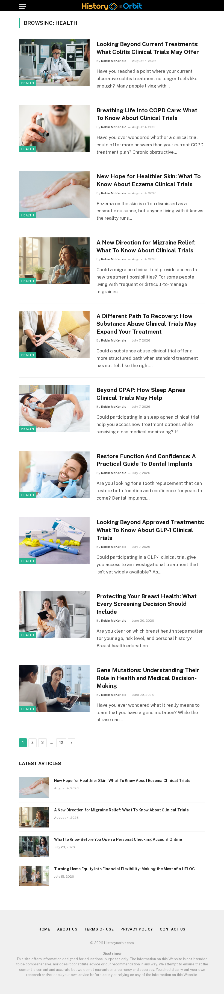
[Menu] (22, 7)
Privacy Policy (136, 929)
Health (27, 82)
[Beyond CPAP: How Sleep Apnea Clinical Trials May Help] (54, 408)
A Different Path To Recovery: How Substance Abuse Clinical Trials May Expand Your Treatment (146, 324)
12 (61, 743)
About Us (67, 929)
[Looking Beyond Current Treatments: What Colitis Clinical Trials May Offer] (54, 62)
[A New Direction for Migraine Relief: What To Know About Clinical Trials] (54, 260)
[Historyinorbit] (112, 6)
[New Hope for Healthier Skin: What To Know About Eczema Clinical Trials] (54, 194)
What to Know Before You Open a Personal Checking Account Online (118, 839)
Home (45, 929)
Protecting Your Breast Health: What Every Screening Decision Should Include (146, 604)
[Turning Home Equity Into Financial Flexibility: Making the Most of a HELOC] (34, 876)
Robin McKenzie (113, 61)
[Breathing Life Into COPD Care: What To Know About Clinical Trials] (54, 128)
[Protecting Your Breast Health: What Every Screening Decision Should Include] (54, 614)
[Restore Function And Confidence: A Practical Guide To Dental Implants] (54, 474)
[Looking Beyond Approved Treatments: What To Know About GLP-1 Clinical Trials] (54, 540)
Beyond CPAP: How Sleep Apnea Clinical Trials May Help (140, 393)
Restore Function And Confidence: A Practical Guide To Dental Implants (146, 460)
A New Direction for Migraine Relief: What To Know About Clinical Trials (146, 246)
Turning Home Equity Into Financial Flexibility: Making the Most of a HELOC (124, 869)
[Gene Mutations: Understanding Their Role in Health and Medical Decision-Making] (54, 688)
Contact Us (172, 929)
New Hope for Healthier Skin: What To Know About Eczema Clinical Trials (148, 180)
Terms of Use (99, 929)
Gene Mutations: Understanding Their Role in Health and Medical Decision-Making (147, 678)
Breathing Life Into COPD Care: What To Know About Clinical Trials (146, 114)
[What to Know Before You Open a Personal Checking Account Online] (34, 846)
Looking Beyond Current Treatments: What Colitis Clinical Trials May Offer (147, 48)
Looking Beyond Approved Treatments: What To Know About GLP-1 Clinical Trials (150, 530)
